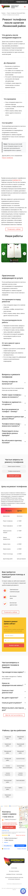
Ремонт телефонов (7, 157)
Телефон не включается (14, 471)
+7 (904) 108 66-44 (7, 817)
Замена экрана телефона (14, 466)
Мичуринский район (7, 752)
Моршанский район (20, 752)
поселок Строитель (7, 774)
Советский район (20, 780)
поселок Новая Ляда (20, 766)
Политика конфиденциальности (14, 883)
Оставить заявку (9, 827)
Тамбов (20, 787)
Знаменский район (8, 744)
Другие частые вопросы (14, 715)
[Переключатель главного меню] (25, 7)
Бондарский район (8, 737)
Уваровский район (8, 795)
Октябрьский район (8, 759)
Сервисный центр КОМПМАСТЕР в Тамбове (15, 6)
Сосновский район (8, 788)
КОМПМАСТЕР (16, 180)
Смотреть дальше (14, 476)
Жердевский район (20, 737)
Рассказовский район (7, 781)
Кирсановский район (20, 744)
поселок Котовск (20, 758)
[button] (3, 253)
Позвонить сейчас (14, 229)
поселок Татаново (20, 774)
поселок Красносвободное (7, 766)
